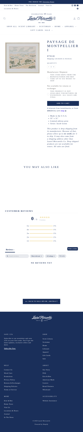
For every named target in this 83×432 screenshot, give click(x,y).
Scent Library (27, 26)
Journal (41, 5)
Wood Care (8, 373)
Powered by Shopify (41, 424)
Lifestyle (46, 349)
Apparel (70, 26)
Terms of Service (10, 390)
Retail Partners (48, 386)
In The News (9, 417)
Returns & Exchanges (12, 383)
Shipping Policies (10, 386)
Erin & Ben (8, 5)
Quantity (52, 63)
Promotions (8, 376)
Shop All (12, 26)
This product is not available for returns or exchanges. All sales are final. (63, 94)
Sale (48, 30)
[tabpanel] (41, 269)
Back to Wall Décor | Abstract (43, 301)
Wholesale (46, 390)
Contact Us (8, 370)
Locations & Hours (11, 8)
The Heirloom (31, 5)
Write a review (72, 249)
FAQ (44, 373)
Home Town (19, 5)
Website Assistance (50, 401)
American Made (49, 380)
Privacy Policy (9, 380)
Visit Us (49, 5)
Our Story (46, 370)
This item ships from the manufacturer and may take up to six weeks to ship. (63, 78)
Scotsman (45, 26)
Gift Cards (36, 30)
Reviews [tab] (10, 249)
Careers (45, 383)
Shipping (50, 59)
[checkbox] (62, 256)
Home (58, 26)
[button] (41, 226)
